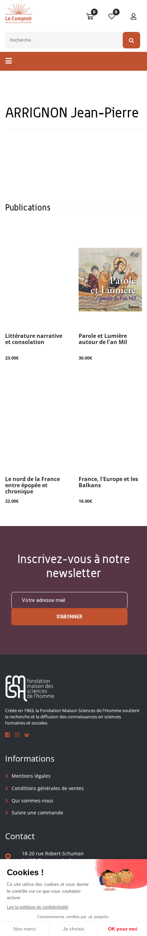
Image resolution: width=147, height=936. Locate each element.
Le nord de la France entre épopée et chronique (32, 485)
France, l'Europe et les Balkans (108, 482)
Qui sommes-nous (32, 800)
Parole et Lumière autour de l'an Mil (103, 339)
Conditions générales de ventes (48, 788)
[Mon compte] (133, 17)
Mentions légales (31, 776)
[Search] (131, 40)
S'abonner (69, 616)
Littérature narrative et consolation (33, 339)
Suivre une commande (37, 812)
